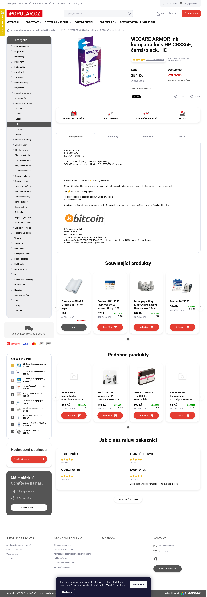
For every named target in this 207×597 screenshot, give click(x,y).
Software (18, 77)
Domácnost (19, 248)
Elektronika (19, 264)
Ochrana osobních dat (64, 549)
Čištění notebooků (43, 3)
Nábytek (18, 290)
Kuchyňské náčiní (22, 254)
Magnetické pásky (23, 165)
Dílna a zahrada (21, 259)
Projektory (19, 88)
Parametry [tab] (112, 136)
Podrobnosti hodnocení (155, 60)
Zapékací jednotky (23, 217)
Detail (73, 327)
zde (123, 585)
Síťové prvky (19, 72)
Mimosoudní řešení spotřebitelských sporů (72, 554)
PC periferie (19, 51)
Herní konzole (20, 269)
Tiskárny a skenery (22, 233)
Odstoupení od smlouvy (64, 563)
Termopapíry (20, 98)
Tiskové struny (21, 207)
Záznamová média (23, 222)
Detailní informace (139, 88)
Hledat (129, 13)
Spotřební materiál (22, 93)
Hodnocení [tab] (148, 136)
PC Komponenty (21, 46)
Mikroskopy (19, 285)
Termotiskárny (21, 202)
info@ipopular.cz (26, 491)
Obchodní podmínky (63, 545)
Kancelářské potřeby (23, 280)
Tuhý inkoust (20, 212)
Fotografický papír (23, 160)
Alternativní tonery (23, 140)
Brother (19, 108)
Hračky (17, 274)
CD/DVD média (21, 150)
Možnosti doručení (181, 80)
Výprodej (18, 311)
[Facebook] (155, 558)
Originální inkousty (23, 176)
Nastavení (67, 592)
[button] (128, 339)
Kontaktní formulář (29, 507)
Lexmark (19, 129)
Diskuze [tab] (182, 136)
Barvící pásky (21, 145)
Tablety (17, 238)
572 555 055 (24, 497)
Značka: (174, 61)
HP (17, 124)
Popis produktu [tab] (75, 136)
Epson (18, 119)
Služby (17, 305)
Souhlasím (138, 584)
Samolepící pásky (22, 197)
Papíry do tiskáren (23, 186)
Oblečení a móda (21, 295)
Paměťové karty (21, 82)
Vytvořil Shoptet (172, 593)
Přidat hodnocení (21, 459)
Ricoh (18, 134)
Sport (16, 300)
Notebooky (19, 57)
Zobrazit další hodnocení (128, 499)
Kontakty (75, 3)
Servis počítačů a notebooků (18, 3)
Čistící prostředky (22, 155)
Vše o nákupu (61, 3)
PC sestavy (19, 62)
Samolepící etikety (23, 191)
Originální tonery (22, 181)
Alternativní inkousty (24, 103)
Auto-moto (19, 243)
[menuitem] (14, 22)
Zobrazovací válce (23, 228)
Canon (19, 114)
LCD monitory (20, 67)
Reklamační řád (61, 558)
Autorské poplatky (62, 567)
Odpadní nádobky (23, 171)
